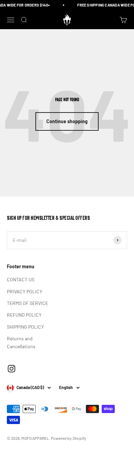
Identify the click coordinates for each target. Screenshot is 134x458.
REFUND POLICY (24, 315)
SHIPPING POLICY (25, 327)
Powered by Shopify (68, 438)
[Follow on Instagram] (11, 368)
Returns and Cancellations (21, 342)
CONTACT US (20, 279)
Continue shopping (67, 121)
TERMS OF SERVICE (27, 303)
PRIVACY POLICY (24, 291)
